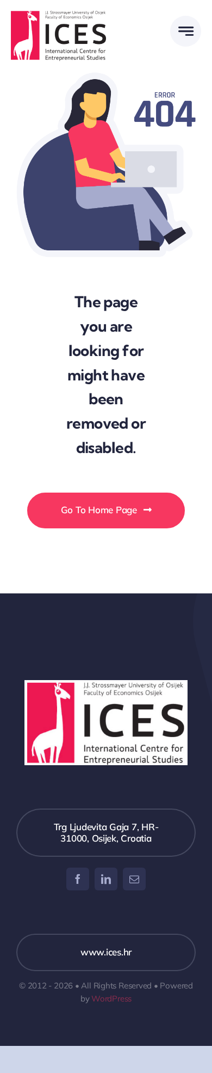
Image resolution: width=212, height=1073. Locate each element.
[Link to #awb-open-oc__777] (185, 31)
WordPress (111, 998)
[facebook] (77, 879)
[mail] (134, 879)
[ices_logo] (58, 15)
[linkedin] (106, 879)
